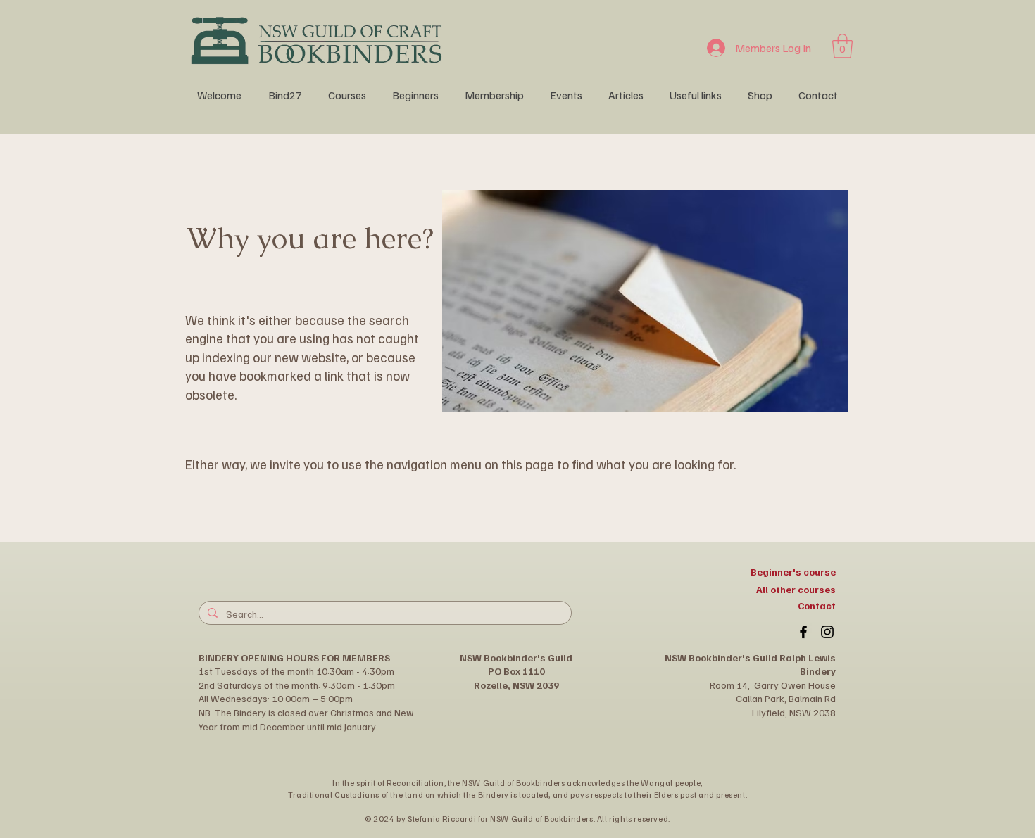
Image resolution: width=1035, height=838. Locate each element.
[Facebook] (803, 631)
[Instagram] (827, 631)
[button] (842, 46)
